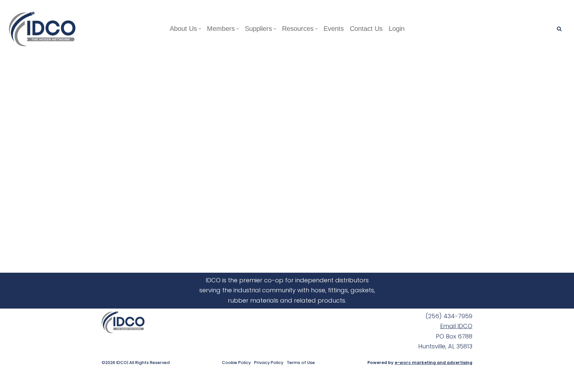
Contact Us (366, 28)
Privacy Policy (268, 362)
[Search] (559, 28)
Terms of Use (301, 362)
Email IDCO (456, 326)
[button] (200, 29)
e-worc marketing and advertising (433, 362)
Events (334, 28)
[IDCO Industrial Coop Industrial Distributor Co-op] (44, 29)
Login (397, 28)
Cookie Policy (236, 362)
